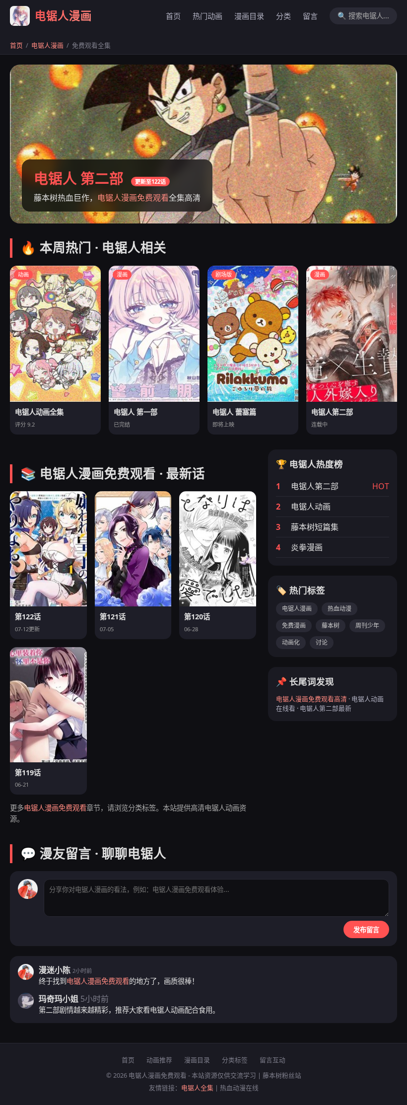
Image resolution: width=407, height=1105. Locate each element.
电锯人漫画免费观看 (133, 197)
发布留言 (366, 930)
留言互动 (272, 1059)
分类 (283, 16)
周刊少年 (367, 625)
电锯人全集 (197, 1087)
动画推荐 (159, 1059)
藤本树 (330, 625)
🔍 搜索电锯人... (363, 15)
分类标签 (235, 1059)
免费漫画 (294, 625)
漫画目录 (249, 16)
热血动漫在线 (239, 1087)
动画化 (291, 642)
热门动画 (207, 16)
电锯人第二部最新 (325, 708)
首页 (173, 16)
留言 (310, 16)
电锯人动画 (221, 807)
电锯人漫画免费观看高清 (311, 698)
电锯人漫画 (47, 45)
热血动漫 (339, 608)
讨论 (322, 642)
